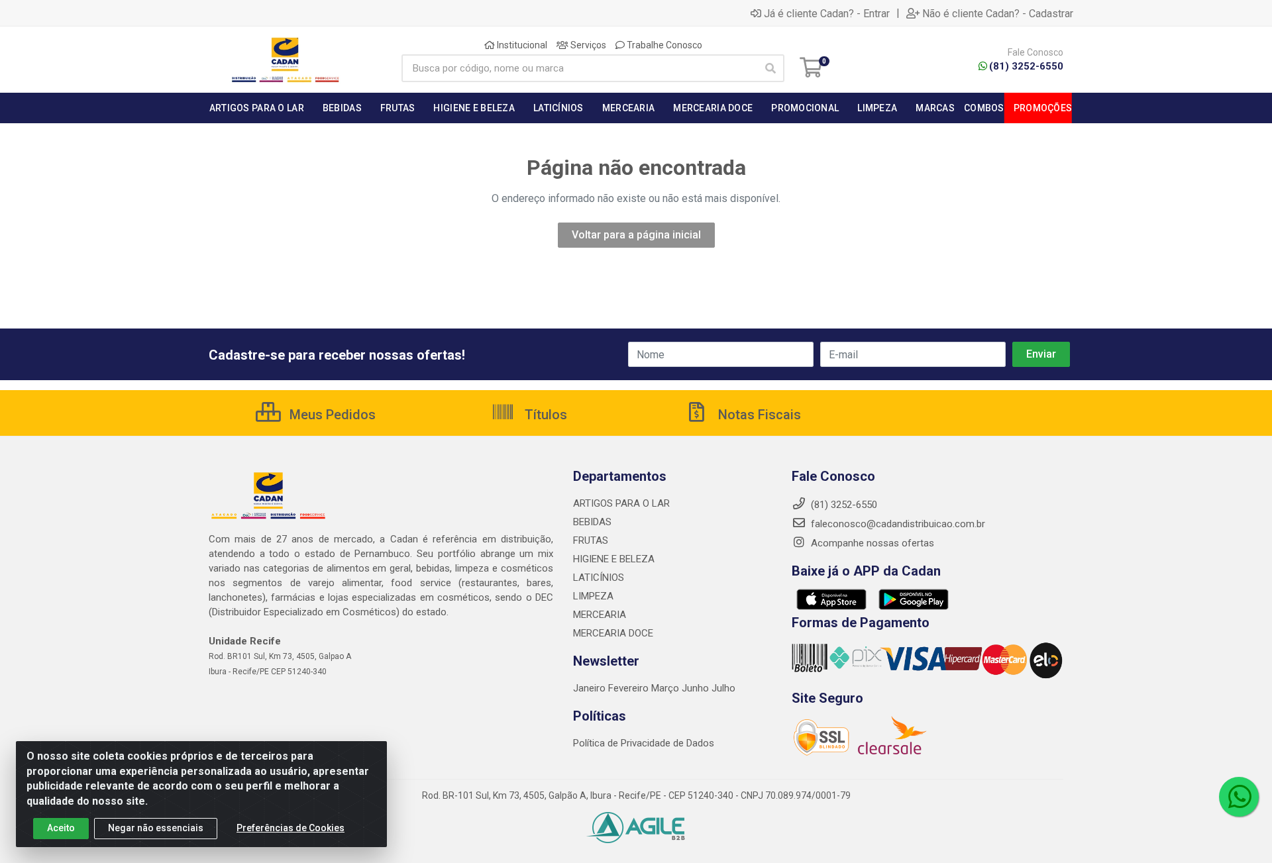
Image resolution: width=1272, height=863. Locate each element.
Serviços (587, 45)
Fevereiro (629, 688)
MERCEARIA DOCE (613, 633)
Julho (723, 688)
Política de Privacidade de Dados (643, 743)
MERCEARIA (599, 615)
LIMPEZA (593, 596)
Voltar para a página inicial (636, 234)
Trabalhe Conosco (663, 45)
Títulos (544, 415)
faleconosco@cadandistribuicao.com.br (896, 524)
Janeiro (590, 688)
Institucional (521, 45)
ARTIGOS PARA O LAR (621, 503)
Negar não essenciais (155, 828)
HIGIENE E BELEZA (614, 559)
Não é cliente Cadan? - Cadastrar (997, 13)
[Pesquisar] (770, 68)
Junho (695, 688)
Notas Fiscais (758, 415)
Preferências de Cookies (290, 828)
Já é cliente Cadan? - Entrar (827, 13)
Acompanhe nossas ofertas (871, 543)
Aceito (61, 828)
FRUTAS (590, 540)
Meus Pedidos (331, 415)
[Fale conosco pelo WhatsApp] (1239, 797)
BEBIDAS (592, 522)
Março (666, 688)
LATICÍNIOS (598, 578)
